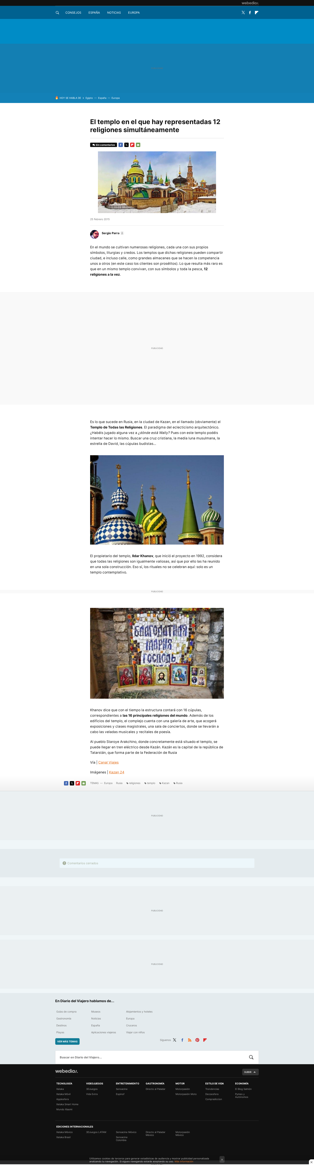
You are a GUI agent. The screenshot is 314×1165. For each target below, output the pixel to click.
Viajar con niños (135, 1032)
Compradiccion (213, 1099)
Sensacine (122, 1088)
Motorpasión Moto (186, 1094)
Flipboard (256, 12)
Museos (95, 1011)
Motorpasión (183, 1088)
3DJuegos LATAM (96, 1132)
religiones (134, 783)
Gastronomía (63, 1018)
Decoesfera (211, 1094)
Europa (134, 12)
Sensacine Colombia (122, 1139)
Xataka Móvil (63, 1094)
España (94, 12)
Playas (60, 1032)
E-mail (138, 145)
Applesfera (62, 1099)
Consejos (73, 12)
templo (151, 783)
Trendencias (212, 1088)
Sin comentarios (105, 144)
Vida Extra (92, 1094)
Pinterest (197, 1039)
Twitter (243, 12)
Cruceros (131, 1025)
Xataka (60, 1088)
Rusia (119, 783)
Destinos (61, 1025)
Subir (247, 1072)
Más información (184, 1161)
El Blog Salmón (243, 1088)
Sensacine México (126, 1132)
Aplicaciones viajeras (103, 1032)
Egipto (89, 97)
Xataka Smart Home (67, 1104)
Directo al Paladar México (155, 1133)
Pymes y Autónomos (241, 1095)
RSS (190, 1039)
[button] (112, 233)
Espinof (120, 1094)
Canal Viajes (108, 762)
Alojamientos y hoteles (139, 1011)
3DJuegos (92, 1088)
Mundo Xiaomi (64, 1109)
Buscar (251, 1057)
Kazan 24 (116, 772)
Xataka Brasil (63, 1137)
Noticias (114, 12)
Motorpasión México (183, 1133)
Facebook (250, 12)
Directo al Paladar (155, 1088)
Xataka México (64, 1132)
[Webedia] (250, 3)
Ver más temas (67, 1041)
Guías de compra (66, 1011)
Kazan (165, 783)
